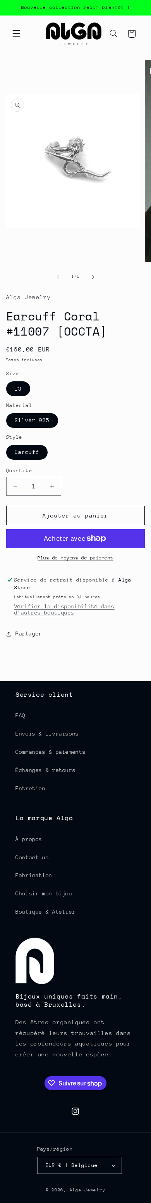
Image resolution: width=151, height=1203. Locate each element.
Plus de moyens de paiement (75, 558)
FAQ (20, 715)
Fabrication (33, 875)
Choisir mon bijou (43, 893)
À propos (28, 839)
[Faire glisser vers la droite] (92, 277)
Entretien (30, 788)
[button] (16, 34)
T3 (18, 389)
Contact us (32, 857)
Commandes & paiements (50, 752)
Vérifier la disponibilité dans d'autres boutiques (64, 609)
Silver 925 (32, 420)
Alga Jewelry (88, 1190)
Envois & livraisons (47, 733)
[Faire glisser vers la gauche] (58, 277)
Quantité (19, 470)
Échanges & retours (45, 770)
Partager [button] (28, 633)
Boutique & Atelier (45, 912)
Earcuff (27, 452)
